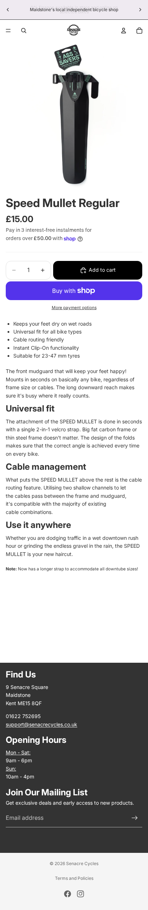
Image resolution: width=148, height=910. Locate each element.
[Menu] (8, 30)
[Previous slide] (8, 10)
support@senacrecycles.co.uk (41, 724)
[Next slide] (140, 10)
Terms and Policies (74, 878)
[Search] (24, 30)
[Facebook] (67, 894)
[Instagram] (80, 894)
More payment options (74, 307)
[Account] (123, 30)
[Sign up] (134, 818)
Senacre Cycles (82, 863)
